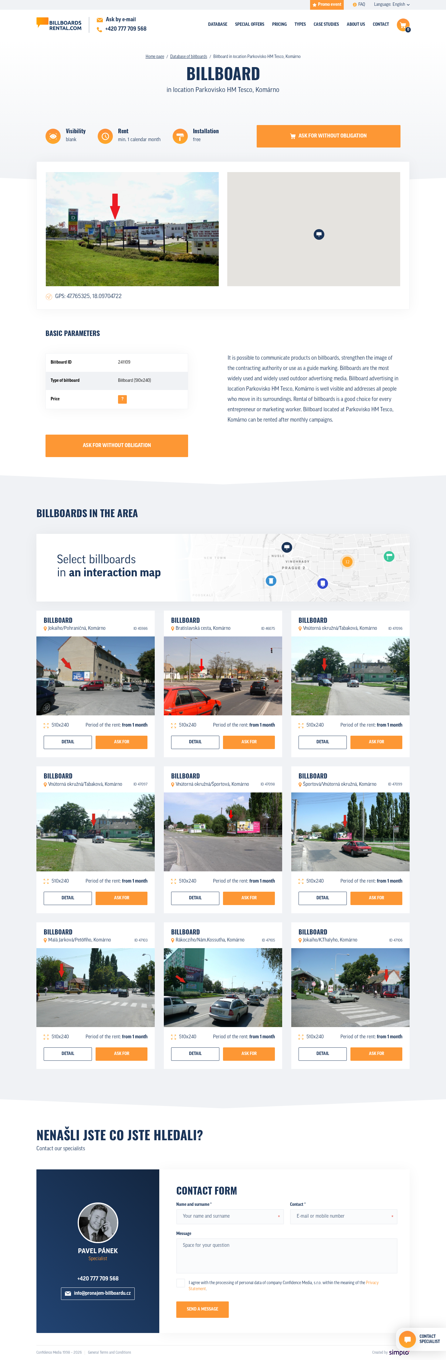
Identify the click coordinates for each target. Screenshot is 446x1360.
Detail (68, 742)
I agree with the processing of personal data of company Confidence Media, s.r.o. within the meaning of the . (284, 1286)
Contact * (298, 1204)
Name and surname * (193, 1204)
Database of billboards (188, 57)
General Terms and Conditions (109, 1353)
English (399, 4)
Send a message (202, 1309)
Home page (155, 57)
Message (183, 1234)
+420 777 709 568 (98, 1279)
